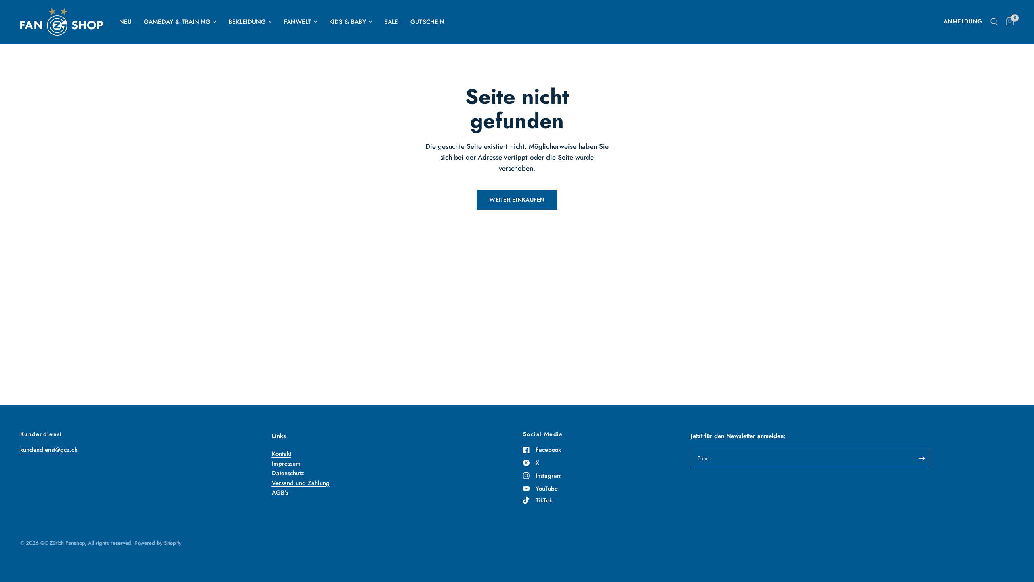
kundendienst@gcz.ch (49, 449)
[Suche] (994, 22)
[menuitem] (125, 22)
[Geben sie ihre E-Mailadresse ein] (922, 458)
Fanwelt (297, 21)
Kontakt (281, 453)
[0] (1008, 22)
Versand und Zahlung (301, 483)
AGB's (280, 492)
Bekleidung (247, 21)
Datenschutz (288, 473)
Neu (125, 21)
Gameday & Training (177, 21)
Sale (391, 21)
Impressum (286, 463)
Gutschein (427, 21)
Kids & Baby (347, 21)
